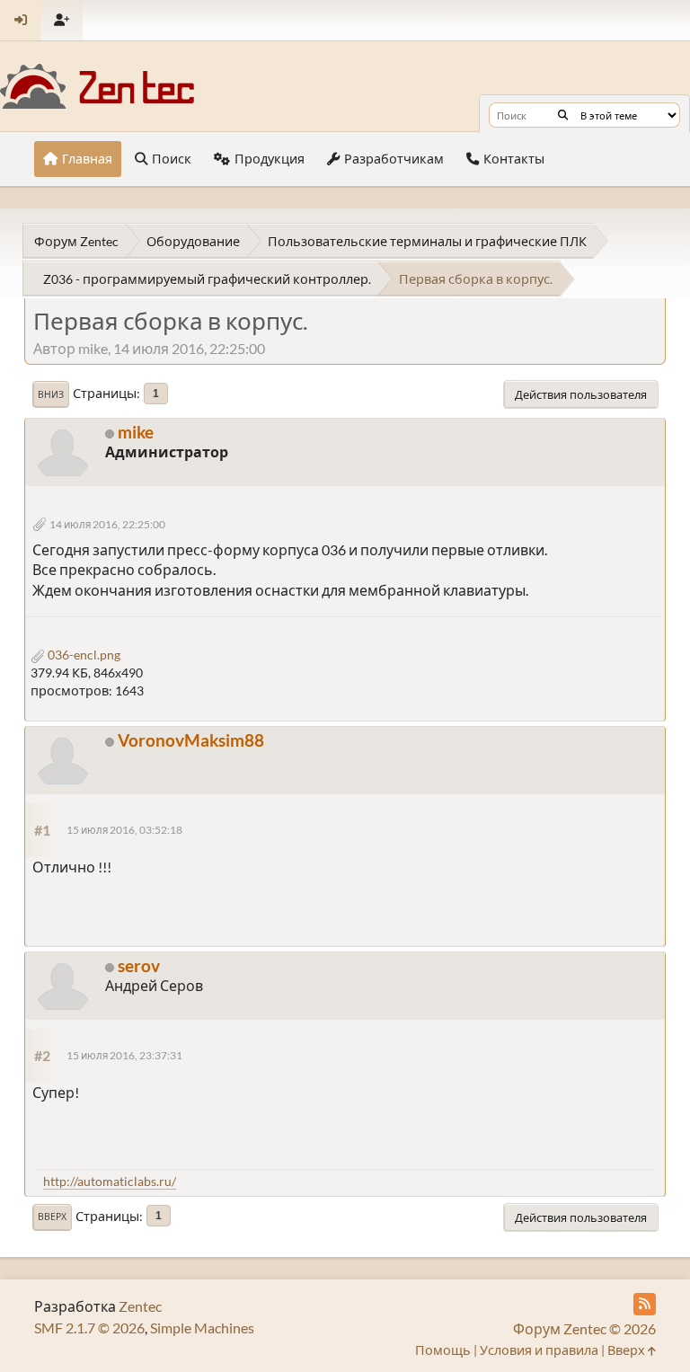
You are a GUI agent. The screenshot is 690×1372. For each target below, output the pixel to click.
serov (139, 965)
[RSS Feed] (644, 1304)
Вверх (52, 1216)
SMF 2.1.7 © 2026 (89, 1327)
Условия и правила (539, 1350)
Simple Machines (202, 1327)
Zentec (140, 1305)
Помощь (443, 1350)
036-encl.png (82, 654)
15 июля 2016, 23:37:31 (124, 1055)
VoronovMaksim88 (191, 740)
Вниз (51, 394)
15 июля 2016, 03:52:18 (124, 830)
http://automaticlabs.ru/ (109, 1181)
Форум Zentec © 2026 (584, 1328)
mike (136, 431)
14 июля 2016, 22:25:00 (107, 524)
